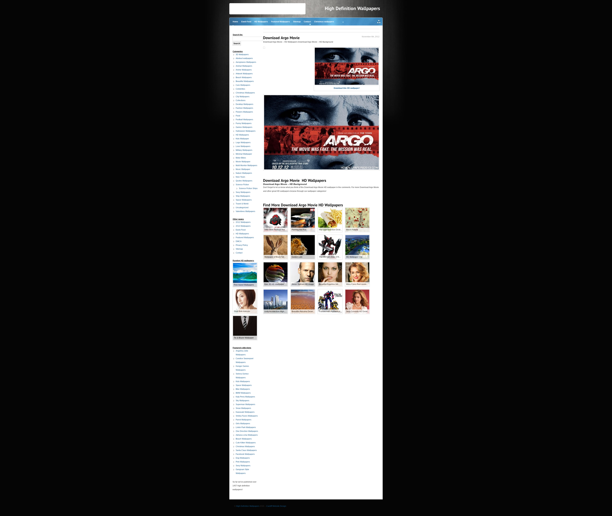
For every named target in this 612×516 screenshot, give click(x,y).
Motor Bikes (241, 158)
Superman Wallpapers (245, 404)
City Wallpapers (242, 96)
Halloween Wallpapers (245, 131)
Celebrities (240, 89)
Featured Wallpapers (280, 22)
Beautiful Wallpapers (245, 81)
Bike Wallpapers (243, 389)
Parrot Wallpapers (243, 420)
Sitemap (297, 22)
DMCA (238, 241)
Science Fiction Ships (248, 188)
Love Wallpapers (243, 146)
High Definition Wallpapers (247, 506)
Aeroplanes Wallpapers (246, 62)
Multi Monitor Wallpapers (246, 165)
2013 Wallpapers (243, 226)
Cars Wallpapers (243, 85)
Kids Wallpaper (242, 139)
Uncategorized (242, 207)
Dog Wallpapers (243, 458)
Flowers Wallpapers (244, 112)
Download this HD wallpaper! (347, 88)
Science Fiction (242, 184)
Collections (240, 100)
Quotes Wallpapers (244, 181)
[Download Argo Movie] (281, 38)
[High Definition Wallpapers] (352, 8)
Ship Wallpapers (243, 196)
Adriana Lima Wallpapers (247, 435)
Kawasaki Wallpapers (245, 412)
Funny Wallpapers (243, 123)
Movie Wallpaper (243, 162)
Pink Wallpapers (243, 462)
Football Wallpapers (244, 119)
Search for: (238, 35)
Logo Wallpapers (243, 142)
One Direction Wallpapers (247, 431)
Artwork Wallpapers (244, 74)
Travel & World (242, 204)
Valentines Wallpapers (245, 211)
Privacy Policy (242, 245)
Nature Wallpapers (244, 173)
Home (235, 22)
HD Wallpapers (261, 22)
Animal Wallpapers (244, 66)
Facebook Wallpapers (245, 454)
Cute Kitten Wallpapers (246, 443)
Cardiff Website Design (276, 506)
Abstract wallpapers (244, 58)
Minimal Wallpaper (244, 154)
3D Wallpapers (242, 54)
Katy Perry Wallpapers (245, 397)
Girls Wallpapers (243, 423)
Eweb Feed (246, 22)
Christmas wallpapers (324, 22)
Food (238, 116)
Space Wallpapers (244, 200)
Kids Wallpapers (243, 381)
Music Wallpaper (243, 169)
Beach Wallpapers (244, 77)
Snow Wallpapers (243, 408)
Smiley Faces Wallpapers (247, 416)
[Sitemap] (379, 22)
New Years (240, 177)
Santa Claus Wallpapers (246, 450)
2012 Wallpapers (243, 222)
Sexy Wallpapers (243, 192)
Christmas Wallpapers (245, 93)
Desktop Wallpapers (244, 104)
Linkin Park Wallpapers (246, 427)
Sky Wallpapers (242, 400)
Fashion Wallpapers (244, 108)
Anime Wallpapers (244, 70)
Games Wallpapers (244, 127)
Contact (307, 22)
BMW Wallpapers (243, 393)
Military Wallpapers (244, 150)
